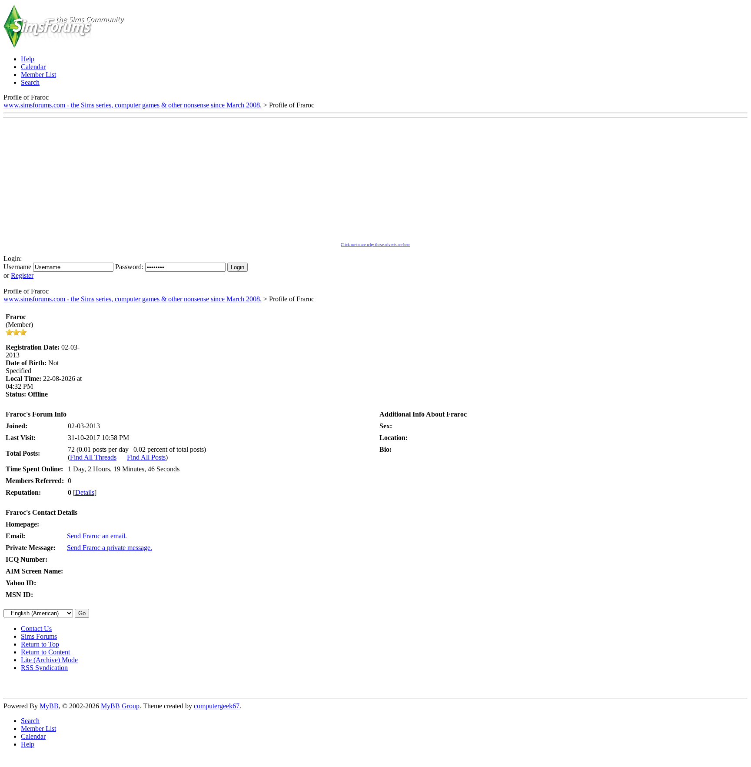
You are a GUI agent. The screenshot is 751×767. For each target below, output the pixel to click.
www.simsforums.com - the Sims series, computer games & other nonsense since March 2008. (132, 105)
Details (84, 492)
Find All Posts (146, 457)
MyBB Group (120, 706)
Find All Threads (93, 457)
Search (30, 720)
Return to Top (40, 644)
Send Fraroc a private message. (109, 547)
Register (22, 275)
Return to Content (45, 652)
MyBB (49, 706)
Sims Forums (39, 636)
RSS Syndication (44, 667)
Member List (38, 728)
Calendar (33, 736)
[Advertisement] (375, 182)
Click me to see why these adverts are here (375, 245)
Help (27, 744)
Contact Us (36, 628)
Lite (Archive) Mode (49, 660)
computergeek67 (216, 706)
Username (17, 266)
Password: (129, 266)
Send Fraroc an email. (97, 536)
